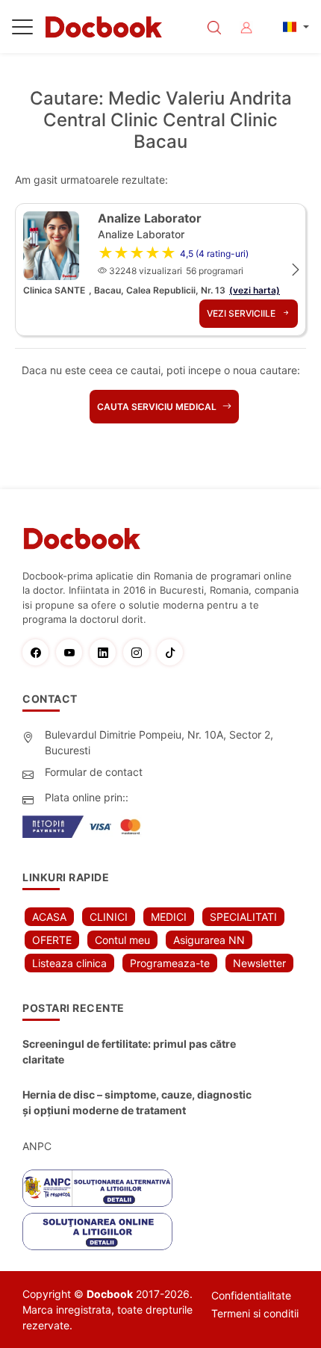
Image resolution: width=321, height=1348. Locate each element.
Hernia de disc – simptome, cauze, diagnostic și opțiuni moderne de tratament (137, 1102)
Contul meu (122, 940)
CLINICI (109, 916)
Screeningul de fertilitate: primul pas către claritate (129, 1051)
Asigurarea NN (209, 940)
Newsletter (259, 963)
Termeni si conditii (255, 1313)
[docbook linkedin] (106, 652)
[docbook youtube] (73, 652)
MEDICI (169, 916)
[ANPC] (97, 1188)
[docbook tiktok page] (173, 652)
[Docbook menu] (22, 29)
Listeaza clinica (69, 963)
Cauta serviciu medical (158, 406)
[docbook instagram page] (140, 652)
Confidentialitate (251, 1295)
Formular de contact (94, 771)
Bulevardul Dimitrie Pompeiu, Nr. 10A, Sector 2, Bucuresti (159, 742)
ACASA (49, 916)
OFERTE (52, 940)
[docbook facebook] (39, 652)
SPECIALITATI (243, 916)
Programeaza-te (170, 963)
